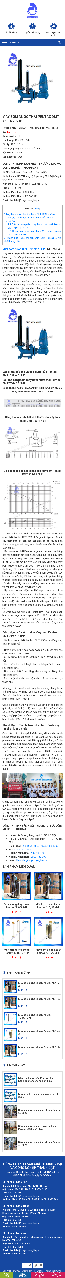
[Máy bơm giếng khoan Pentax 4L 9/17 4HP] (10, 1050)
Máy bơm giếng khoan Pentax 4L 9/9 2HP (17, 906)
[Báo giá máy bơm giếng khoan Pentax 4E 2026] (10, 1143)
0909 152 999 (30, 196)
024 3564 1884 (22, 183)
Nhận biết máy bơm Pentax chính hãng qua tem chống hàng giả (36, 1079)
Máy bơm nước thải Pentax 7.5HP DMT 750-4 (29, 214)
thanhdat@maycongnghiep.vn (25, 200)
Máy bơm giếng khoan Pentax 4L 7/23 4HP (48, 906)
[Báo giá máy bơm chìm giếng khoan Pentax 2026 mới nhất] (10, 1127)
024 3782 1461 (15, 187)
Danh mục (15, 42)
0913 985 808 (37, 853)
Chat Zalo (6, 1274)
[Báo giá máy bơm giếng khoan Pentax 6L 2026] (10, 1111)
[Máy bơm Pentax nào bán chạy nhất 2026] (10, 1095)
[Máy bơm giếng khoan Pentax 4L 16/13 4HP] (16, 931)
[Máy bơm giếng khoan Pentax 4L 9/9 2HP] (16, 885)
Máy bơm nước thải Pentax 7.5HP (23, 249)
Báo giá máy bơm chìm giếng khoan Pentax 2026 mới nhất (38, 1127)
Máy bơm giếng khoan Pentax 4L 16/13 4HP (17, 951)
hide (37, 208)
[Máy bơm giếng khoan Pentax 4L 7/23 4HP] (48, 885)
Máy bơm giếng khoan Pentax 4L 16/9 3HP (48, 951)
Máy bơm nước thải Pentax (44, 127)
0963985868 (29, 192)
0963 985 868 (39, 1275)
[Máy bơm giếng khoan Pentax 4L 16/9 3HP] (48, 931)
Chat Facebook (22, 1274)
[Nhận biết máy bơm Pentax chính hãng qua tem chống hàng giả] (10, 1079)
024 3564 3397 (39, 183)
